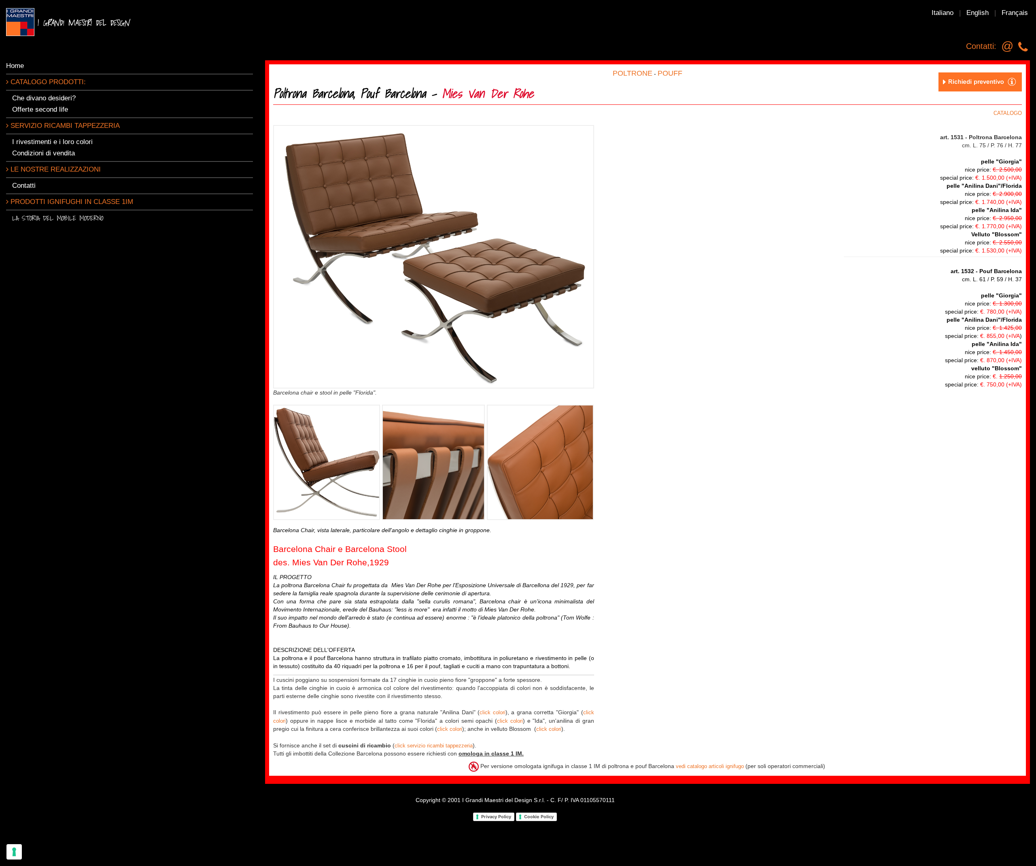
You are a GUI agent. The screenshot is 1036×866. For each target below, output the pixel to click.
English (977, 13)
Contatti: (981, 46)
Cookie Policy (539, 816)
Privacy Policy (496, 816)
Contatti (24, 185)
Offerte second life (40, 109)
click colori (492, 712)
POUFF (670, 73)
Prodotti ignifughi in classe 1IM (70, 202)
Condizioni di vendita (43, 153)
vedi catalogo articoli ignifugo (710, 766)
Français (1015, 13)
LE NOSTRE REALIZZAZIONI (54, 169)
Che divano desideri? (44, 98)
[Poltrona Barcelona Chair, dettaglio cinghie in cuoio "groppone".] (433, 462)
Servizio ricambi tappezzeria (64, 125)
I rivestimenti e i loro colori (52, 142)
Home (15, 66)
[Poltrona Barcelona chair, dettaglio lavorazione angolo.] (540, 462)
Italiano (942, 13)
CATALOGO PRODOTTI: (47, 82)
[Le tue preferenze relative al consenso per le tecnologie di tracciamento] (14, 852)
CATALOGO (1008, 113)
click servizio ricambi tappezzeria (434, 746)
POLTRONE (632, 73)
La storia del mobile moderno (57, 217)
